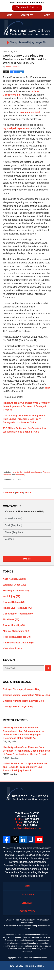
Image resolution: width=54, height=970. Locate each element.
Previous (9, 492)
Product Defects (14, 602)
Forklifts (15, 472)
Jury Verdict (25, 472)
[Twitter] (15, 839)
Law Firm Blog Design (26, 966)
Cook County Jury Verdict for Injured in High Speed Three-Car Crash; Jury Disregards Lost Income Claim (24, 419)
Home (8, 15)
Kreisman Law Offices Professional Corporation (27, 28)
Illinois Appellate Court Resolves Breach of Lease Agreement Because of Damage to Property (26, 406)
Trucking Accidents (16, 590)
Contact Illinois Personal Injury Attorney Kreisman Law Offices (27, 926)
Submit (27, 558)
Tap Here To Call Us (27, 7)
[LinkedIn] (23, 839)
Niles (48, 387)
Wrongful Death (14, 585)
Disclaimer (27, 894)
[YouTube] (39, 839)
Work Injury (20, 475)
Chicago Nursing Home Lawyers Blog (23, 701)
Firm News (11, 619)
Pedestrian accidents (17, 637)
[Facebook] (7, 839)
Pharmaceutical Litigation (19, 642)
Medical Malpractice (16, 631)
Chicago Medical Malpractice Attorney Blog (26, 695)
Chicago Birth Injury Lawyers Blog (21, 689)
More (46, 15)
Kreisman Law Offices (38, 958)
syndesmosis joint (30, 112)
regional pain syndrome (16, 128)
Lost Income (36, 472)
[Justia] (31, 839)
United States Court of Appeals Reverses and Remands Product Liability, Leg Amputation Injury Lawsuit (25, 767)
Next (27, 492)
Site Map (27, 903)
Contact (27, 15)
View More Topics (12, 648)
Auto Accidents (14, 579)
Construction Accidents (18, 613)
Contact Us (27, 911)
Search (48, 668)
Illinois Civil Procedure (17, 608)
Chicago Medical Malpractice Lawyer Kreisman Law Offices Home (27, 921)
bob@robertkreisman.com (27, 828)
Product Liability (14, 625)
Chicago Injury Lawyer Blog (18, 706)
